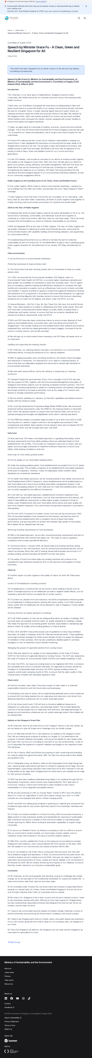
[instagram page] (23, 998)
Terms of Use (9, 1025)
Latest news (19, 30)
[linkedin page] (5, 998)
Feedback (8, 1007)
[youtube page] (17, 998)
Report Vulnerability (11, 1018)
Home (10, 30)
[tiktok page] (29, 998)
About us (7, 968)
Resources (8, 984)
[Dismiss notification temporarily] (86, 6)
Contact (7, 1004)
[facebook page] (11, 998)
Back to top (15, 942)
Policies (7, 976)
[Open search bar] (79, 18)
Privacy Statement (11, 1021)
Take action (8, 980)
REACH (7, 1029)
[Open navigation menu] (85, 18)
